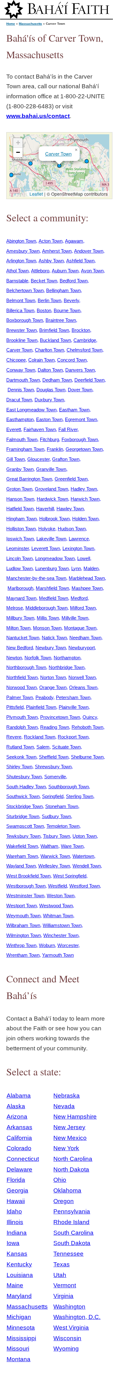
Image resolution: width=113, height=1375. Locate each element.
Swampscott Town (25, 826)
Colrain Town (41, 360)
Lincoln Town (19, 558)
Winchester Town (60, 935)
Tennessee (68, 1253)
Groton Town (19, 489)
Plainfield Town (41, 707)
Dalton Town (50, 370)
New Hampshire (75, 1116)
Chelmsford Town (84, 350)
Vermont (64, 1285)
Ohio (59, 1180)
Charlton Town (49, 350)
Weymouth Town (23, 915)
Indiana (17, 1232)
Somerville (55, 776)
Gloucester (38, 459)
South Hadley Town (26, 786)
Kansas (17, 1253)
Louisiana (20, 1275)
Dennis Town (21, 389)
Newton (14, 657)
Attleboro (40, 270)
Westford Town (84, 885)
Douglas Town (50, 389)
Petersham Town (73, 697)
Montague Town (80, 628)
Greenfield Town (71, 479)
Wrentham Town (23, 955)
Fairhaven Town (40, 429)
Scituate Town (66, 746)
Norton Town (53, 677)
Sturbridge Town (22, 816)
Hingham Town (21, 518)
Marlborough (20, 588)
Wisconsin (67, 1338)
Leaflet (35, 194)
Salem (43, 746)
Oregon (63, 1201)
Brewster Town (21, 330)
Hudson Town (72, 528)
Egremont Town (81, 419)
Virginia (63, 1296)
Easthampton (20, 419)
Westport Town (21, 905)
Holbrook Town (54, 518)
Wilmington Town (23, 935)
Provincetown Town (60, 717)
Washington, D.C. (76, 1317)
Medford (79, 598)
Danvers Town (80, 370)
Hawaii (16, 1201)
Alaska (16, 1106)
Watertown (83, 856)
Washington (69, 1306)
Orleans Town (83, 687)
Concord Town (72, 360)
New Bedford (19, 647)
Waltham (49, 846)
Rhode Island (71, 1222)
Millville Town (75, 618)
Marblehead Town (87, 578)
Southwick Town (23, 796)
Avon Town (92, 270)
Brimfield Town (54, 330)
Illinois (15, 1222)
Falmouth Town (21, 439)
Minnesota (21, 1327)
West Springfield (69, 875)
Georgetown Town (84, 449)
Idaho (14, 1211)
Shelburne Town (87, 757)
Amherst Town (57, 251)
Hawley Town (70, 508)
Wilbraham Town (23, 925)
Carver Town (58, 153)
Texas (61, 1264)
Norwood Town (21, 687)
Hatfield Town (20, 508)
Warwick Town (55, 856)
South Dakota (71, 1243)
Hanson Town (20, 499)
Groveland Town (51, 489)
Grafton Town (65, 459)
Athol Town (17, 270)
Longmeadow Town (55, 558)
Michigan (19, 1317)
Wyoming (66, 1348)
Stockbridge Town (24, 806)
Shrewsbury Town (53, 766)
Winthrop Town (21, 945)
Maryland (19, 1296)
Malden (91, 568)
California (19, 1138)
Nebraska (66, 1095)
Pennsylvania (71, 1211)
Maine (15, 1285)
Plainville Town (74, 707)
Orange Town (53, 687)
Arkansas (19, 1127)
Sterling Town (79, 796)
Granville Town (51, 469)
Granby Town (20, 469)
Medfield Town (53, 598)
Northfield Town (22, 677)
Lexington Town (78, 548)
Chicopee (16, 360)
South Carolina (73, 1232)
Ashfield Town (80, 260)
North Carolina (72, 1159)
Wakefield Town (22, 846)
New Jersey (69, 1127)
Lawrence (79, 538)
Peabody (44, 697)
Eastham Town (74, 409)
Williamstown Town (62, 925)
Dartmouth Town (23, 380)
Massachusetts (30, 23)
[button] (59, 165)
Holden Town (85, 518)
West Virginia (71, 1327)
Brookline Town (21, 340)
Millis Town (48, 618)
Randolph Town (22, 727)
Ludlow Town (19, 568)
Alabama (19, 1095)
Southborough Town (68, 786)
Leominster (17, 548)
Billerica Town (20, 310)
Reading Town (54, 727)
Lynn (76, 568)
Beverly (71, 300)
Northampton (67, 657)
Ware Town (72, 846)
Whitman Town (58, 915)
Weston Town (60, 895)
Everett (13, 429)
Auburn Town (65, 270)
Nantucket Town (22, 637)
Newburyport (81, 647)
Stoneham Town (61, 806)
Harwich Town (85, 499)
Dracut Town (19, 399)
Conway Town (20, 370)
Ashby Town (51, 260)
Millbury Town (20, 618)
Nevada (64, 1106)
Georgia (17, 1190)
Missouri (18, 1348)
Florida (16, 1180)
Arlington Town (21, 260)
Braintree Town (61, 320)
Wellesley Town (54, 865)
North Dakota (71, 1169)
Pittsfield (15, 707)
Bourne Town (67, 310)
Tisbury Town (56, 836)
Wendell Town (87, 865)
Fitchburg (49, 439)
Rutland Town (20, 746)
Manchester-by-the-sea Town (36, 578)
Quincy (90, 717)
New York (66, 1148)
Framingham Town (25, 449)
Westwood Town (56, 905)
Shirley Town (19, 766)
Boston (44, 310)
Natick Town (54, 637)
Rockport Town (73, 736)
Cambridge (84, 340)
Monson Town (47, 628)
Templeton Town (62, 826)
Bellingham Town (63, 290)
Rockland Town (39, 736)
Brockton (81, 330)
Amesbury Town (23, 251)
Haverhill (45, 508)
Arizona (17, 1116)
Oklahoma (67, 1190)
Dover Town (80, 389)
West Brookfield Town (28, 875)
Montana (18, 1359)
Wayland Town (21, 865)
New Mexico (70, 1138)
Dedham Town (57, 380)
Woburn (47, 945)
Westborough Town (26, 885)
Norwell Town (82, 677)
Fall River (68, 429)
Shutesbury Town (24, 776)
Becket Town (44, 280)
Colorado (19, 1148)
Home (10, 23)
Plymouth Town (22, 717)
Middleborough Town (46, 607)
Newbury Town (50, 647)
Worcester (67, 945)
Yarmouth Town (58, 955)
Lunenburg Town (52, 568)
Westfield (57, 885)
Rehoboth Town (87, 727)
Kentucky (19, 1264)
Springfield (52, 796)
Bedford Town (74, 280)
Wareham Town (22, 856)
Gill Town (15, 459)
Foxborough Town (80, 439)
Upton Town (85, 836)
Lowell (83, 558)
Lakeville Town (51, 538)
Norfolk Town (37, 657)
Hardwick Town (52, 499)
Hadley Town (84, 489)
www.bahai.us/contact (38, 116)
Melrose (14, 607)
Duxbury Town (49, 399)
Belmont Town (20, 300)
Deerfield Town (89, 380)
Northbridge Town (66, 667)
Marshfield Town (52, 588)
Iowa (13, 1243)
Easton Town (49, 419)
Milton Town (18, 628)
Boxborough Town (24, 320)
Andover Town (88, 251)
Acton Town (50, 241)
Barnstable (17, 280)
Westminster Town (25, 895)
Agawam (74, 241)
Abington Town (21, 241)
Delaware (19, 1169)
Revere (13, 736)
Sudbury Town (56, 816)
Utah (59, 1275)
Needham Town (85, 637)
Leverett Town (45, 548)
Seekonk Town (21, 757)
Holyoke (46, 528)
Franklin (55, 449)
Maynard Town (21, 598)
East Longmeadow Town (31, 409)
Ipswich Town (20, 538)
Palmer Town (19, 697)
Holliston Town (21, 528)
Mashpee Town (87, 588)
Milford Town (83, 607)
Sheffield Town (53, 757)
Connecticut (23, 1159)
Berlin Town (49, 300)
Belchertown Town (25, 290)
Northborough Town (26, 667)
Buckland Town (55, 340)
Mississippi (21, 1338)
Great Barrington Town (29, 479)
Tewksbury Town (23, 836)
